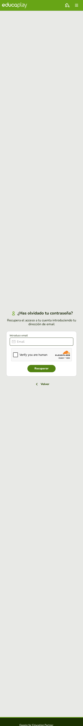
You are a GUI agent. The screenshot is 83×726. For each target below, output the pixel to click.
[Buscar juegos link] (67, 5)
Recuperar (41, 368)
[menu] (76, 5)
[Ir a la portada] (14, 5)
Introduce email (19, 335)
